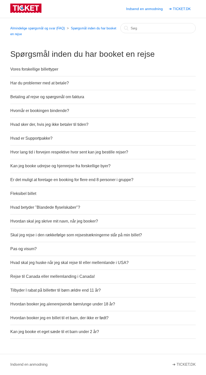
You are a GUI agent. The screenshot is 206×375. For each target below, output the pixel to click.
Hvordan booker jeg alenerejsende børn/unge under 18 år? (62, 304)
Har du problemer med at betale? (39, 83)
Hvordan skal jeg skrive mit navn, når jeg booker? (54, 221)
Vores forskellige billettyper (34, 69)
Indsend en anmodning (144, 9)
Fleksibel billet (23, 193)
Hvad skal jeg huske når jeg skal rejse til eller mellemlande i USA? (69, 262)
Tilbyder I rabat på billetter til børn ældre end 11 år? (55, 290)
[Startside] (25, 11)
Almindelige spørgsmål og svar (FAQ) (37, 28)
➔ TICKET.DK (180, 9)
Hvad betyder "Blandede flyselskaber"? (45, 207)
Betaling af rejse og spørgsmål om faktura (47, 97)
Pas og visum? (23, 249)
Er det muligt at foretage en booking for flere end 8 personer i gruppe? (71, 180)
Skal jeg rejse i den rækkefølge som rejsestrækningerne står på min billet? (76, 235)
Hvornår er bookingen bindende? (39, 111)
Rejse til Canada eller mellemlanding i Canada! (52, 276)
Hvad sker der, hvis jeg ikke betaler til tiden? (49, 124)
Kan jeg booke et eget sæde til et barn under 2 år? (54, 332)
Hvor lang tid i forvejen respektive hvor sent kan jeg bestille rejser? (69, 152)
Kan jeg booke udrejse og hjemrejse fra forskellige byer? (60, 166)
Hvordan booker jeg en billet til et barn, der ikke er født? (59, 318)
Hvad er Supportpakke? (31, 138)
